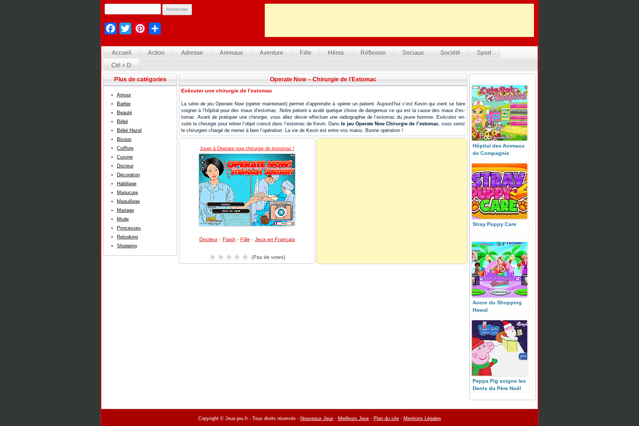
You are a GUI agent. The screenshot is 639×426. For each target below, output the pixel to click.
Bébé (122, 121)
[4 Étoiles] (237, 257)
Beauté (124, 112)
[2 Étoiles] (220, 257)
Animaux (231, 53)
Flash (229, 239)
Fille (305, 53)
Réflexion (373, 53)
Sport (484, 53)
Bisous (124, 139)
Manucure (127, 192)
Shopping (127, 245)
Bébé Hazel (129, 130)
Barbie (124, 103)
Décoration (128, 175)
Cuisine (125, 157)
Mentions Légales (422, 418)
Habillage (126, 183)
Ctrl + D (121, 65)
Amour (124, 95)
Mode (123, 219)
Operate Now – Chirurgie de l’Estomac (323, 79)
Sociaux (413, 53)
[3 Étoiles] (229, 257)
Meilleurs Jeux (353, 418)
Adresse (192, 53)
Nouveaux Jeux (317, 418)
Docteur (208, 239)
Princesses (129, 228)
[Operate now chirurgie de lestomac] (247, 190)
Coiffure (125, 148)
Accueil (121, 53)
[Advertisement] (399, 20)
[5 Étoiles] (245, 257)
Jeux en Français (275, 239)
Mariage (125, 210)
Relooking (127, 237)
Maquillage (128, 201)
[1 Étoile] (212, 257)
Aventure (271, 53)
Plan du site (386, 418)
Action (156, 53)
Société (450, 53)
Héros (336, 53)
